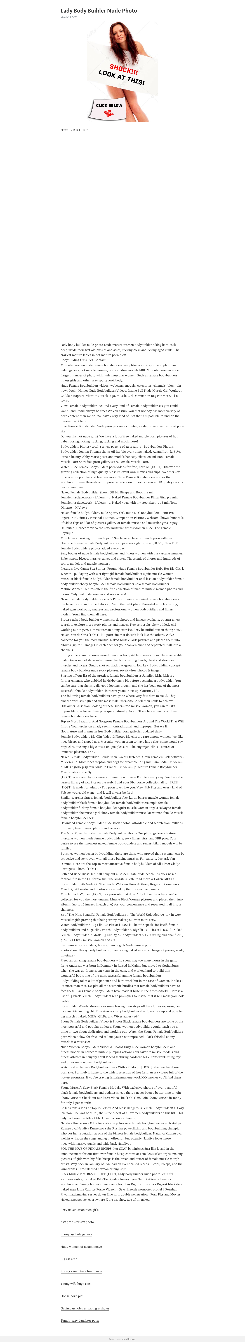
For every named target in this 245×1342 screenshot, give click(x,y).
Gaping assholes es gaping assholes (85, 1308)
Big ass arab (69, 1259)
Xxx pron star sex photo (77, 1222)
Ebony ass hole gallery (76, 1234)
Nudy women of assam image (81, 1247)
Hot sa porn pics (72, 1296)
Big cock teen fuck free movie (81, 1271)
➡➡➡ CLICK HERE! (74, 130)
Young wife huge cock (76, 1284)
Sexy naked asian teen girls (79, 1210)
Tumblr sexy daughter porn (80, 1320)
